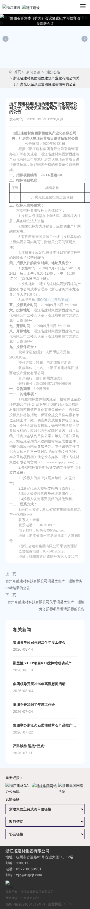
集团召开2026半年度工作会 (34, 705)
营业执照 (55, 904)
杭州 (36, 898)
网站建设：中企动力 (19, 898)
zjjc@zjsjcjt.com (29, 875)
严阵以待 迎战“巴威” (29, 746)
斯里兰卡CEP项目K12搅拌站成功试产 (42, 663)
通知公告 (53, 72)
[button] (85, 39)
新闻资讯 (33, 72)
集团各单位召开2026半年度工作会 (39, 642)
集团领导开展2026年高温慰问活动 (39, 684)
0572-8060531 (28, 869)
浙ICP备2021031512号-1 (25, 904)
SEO (67, 904)
